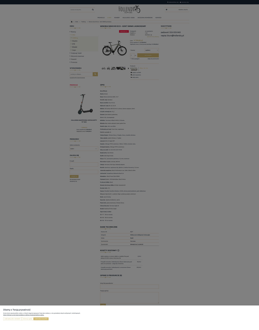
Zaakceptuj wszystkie (41, 319)
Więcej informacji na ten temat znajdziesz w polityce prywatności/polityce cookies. (23, 315)
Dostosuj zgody (27, 319)
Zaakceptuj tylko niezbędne (12, 319)
